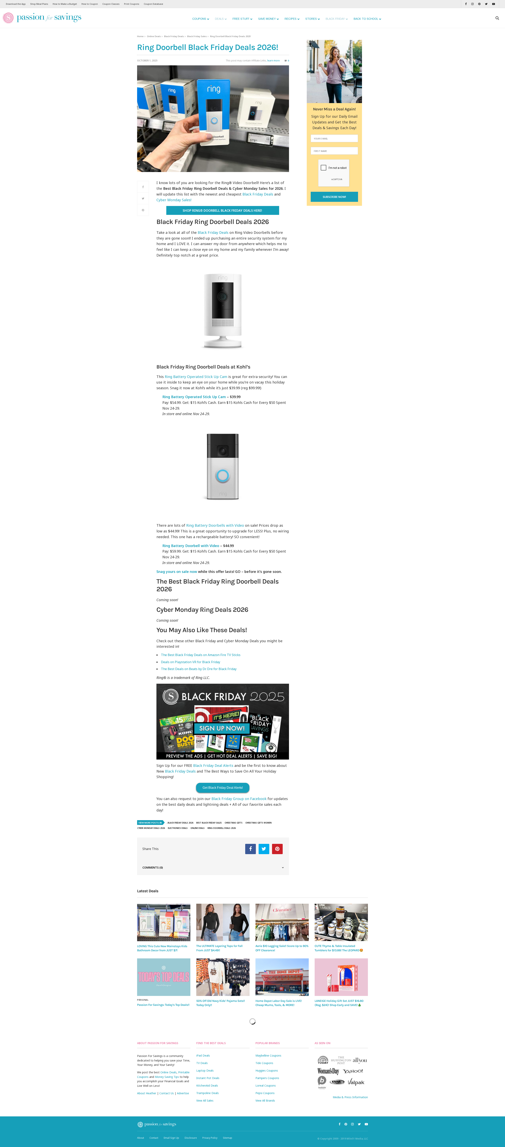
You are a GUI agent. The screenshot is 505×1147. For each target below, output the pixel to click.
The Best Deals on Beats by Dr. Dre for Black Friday (199, 669)
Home (140, 36)
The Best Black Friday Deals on (200, 655)
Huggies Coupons (266, 1070)
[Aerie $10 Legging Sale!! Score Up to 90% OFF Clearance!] (282, 922)
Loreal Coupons (265, 1085)
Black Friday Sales (197, 36)
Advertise (183, 1093)
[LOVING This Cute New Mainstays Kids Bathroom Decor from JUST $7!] (163, 922)
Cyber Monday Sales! (173, 199)
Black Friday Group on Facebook (239, 798)
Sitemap (227, 1137)
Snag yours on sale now (176, 571)
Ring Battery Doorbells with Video (215, 525)
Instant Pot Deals (207, 1078)
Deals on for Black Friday (190, 662)
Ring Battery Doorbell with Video (190, 545)
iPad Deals (203, 1055)
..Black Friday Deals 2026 (179, 822)
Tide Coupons (264, 1063)
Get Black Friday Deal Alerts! (223, 787)
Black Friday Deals (174, 36)
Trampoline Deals (207, 1093)
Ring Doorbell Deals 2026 (222, 828)
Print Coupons (131, 3)
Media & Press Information (350, 1097)
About (140, 1137)
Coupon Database (153, 3)
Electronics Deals (178, 828)
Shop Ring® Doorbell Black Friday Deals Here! (223, 210)
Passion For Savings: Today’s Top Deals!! (163, 1005)
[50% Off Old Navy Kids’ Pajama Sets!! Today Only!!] (223, 977)
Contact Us (166, 1093)
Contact (154, 1137)
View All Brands (265, 1100)
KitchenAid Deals (207, 1085)
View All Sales (204, 1100)
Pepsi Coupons (265, 1093)
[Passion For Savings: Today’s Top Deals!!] (163, 977)
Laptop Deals (205, 1070)
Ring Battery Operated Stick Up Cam (196, 376)
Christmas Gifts (233, 822)
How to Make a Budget (65, 3)
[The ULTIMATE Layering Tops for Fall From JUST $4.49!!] (223, 922)
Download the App (16, 3)
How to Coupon (89, 3)
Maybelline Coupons (268, 1055)
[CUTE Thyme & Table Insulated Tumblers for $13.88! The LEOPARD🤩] (341, 922)
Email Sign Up (171, 1137)
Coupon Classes (111, 3)
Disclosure (191, 1137)
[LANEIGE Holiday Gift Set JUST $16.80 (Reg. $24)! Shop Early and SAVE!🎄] (341, 977)
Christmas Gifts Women (258, 822)
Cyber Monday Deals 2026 (151, 828)
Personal (142, 1000)
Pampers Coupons (267, 1078)
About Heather (146, 1093)
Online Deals (154, 36)
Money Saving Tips (167, 1077)
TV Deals (202, 1063)
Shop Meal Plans (39, 3)
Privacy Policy (209, 1137)
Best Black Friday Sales (209, 822)
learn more (273, 60)
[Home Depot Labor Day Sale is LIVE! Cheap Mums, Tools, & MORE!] (282, 977)
